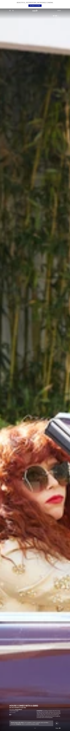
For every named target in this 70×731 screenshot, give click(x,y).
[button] (9, 11)
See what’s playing (35, 5)
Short (10, 712)
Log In (59, 10)
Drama (13, 712)
